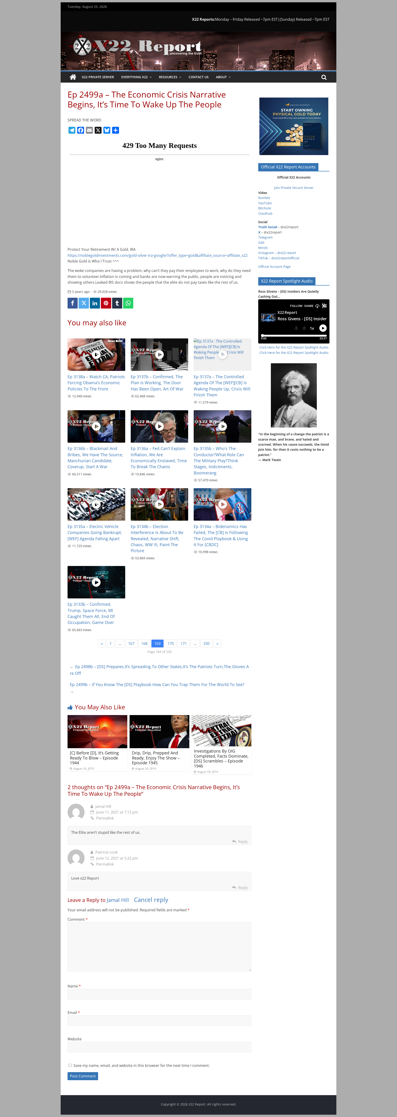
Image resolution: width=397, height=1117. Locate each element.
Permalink (105, 818)
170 (170, 643)
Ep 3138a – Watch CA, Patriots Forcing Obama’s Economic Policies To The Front (96, 383)
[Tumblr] (117, 303)
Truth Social (267, 227)
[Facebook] (73, 303)
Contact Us (199, 77)
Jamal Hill (103, 806)
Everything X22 (134, 77)
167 (131, 643)
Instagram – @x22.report (277, 253)
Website (75, 1039)
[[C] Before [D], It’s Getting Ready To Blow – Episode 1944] (97, 717)
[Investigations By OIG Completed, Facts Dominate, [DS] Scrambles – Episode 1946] (221, 717)
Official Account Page (274, 266)
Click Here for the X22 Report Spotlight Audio (293, 347)
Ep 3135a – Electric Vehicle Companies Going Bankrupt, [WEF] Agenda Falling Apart (95, 532)
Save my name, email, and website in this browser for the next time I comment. (142, 1065)
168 (144, 643)
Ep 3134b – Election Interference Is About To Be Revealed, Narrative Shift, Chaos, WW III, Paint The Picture (157, 539)
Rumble (264, 198)
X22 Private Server (98, 77)
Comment (78, 919)
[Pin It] (106, 303)
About (221, 77)
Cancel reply (151, 900)
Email (74, 1012)
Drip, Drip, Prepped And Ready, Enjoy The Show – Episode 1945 (156, 757)
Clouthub (265, 213)
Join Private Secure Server (294, 187)
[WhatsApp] (128, 303)
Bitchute (264, 208)
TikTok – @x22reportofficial (278, 258)
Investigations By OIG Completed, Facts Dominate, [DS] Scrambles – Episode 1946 (221, 758)
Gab (261, 242)
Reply (243, 841)
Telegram (265, 237)
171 (184, 643)
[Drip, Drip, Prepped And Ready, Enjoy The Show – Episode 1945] (159, 717)
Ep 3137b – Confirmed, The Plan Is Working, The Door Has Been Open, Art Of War (157, 383)
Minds (263, 247)
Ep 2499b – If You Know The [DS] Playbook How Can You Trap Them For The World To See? (157, 688)
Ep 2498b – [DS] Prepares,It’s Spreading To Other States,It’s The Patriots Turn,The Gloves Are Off (159, 670)
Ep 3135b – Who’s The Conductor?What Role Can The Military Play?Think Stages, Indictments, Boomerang (219, 461)
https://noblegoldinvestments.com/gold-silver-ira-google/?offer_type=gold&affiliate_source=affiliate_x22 (158, 255)
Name (74, 986)
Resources (168, 77)
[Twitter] (84, 303)
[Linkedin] (95, 303)
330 (206, 643)
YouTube (265, 203)
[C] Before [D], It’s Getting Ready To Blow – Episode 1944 (94, 757)
